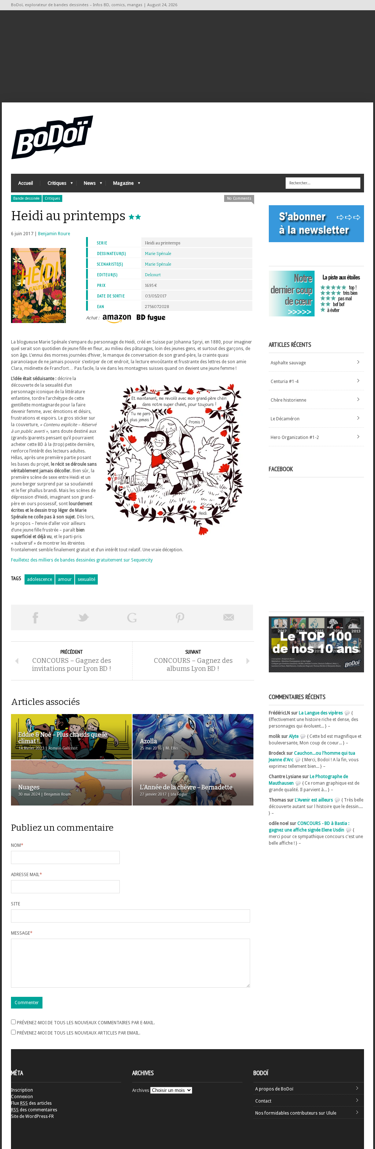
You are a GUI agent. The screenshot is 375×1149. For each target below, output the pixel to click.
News (86, 184)
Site (15, 903)
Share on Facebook (35, 617)
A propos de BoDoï (274, 1089)
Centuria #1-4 (284, 381)
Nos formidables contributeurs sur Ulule (295, 1113)
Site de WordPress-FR (32, 1116)
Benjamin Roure (54, 233)
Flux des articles (31, 1103)
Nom (17, 845)
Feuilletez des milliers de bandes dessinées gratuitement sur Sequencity (82, 560)
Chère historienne (288, 400)
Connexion (22, 1096)
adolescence (39, 579)
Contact (263, 1101)
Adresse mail (26, 874)
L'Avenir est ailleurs (314, 800)
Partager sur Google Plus (132, 617)
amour (65, 579)
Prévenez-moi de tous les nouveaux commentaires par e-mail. (86, 1022)
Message (22, 933)
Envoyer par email (229, 617)
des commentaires (34, 1109)
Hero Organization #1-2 (295, 437)
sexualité (86, 579)
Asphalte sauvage (288, 362)
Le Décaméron (285, 418)
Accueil (25, 183)
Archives (140, 1090)
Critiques (53, 184)
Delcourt (153, 275)
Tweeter (83, 617)
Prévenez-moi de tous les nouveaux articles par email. (78, 1033)
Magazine (120, 184)
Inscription (22, 1090)
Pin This (180, 617)
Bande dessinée (26, 198)
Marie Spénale (158, 253)
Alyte (293, 736)
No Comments (239, 198)
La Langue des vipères (321, 713)
